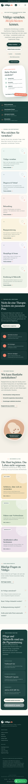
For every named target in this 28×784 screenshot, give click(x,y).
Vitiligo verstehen (14, 44)
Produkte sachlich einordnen (14, 700)
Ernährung (3, 749)
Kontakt (5, 779)
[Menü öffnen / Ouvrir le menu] (25, 5)
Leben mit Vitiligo (4, 750)
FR (19, 5)
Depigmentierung (4, 740)
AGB (10, 779)
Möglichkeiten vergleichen (11, 326)
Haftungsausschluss (10, 781)
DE (16, 5)
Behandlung (3, 736)
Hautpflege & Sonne (5, 747)
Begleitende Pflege (4, 752)
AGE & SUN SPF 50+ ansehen (14, 705)
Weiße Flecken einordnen (14, 49)
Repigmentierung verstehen (9, 406)
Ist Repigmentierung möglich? (13, 607)
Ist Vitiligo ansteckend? (13, 590)
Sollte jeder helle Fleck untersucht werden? (13, 614)
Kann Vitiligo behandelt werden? (13, 601)
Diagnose (3, 734)
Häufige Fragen (4, 738)
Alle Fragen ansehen (7, 581)
